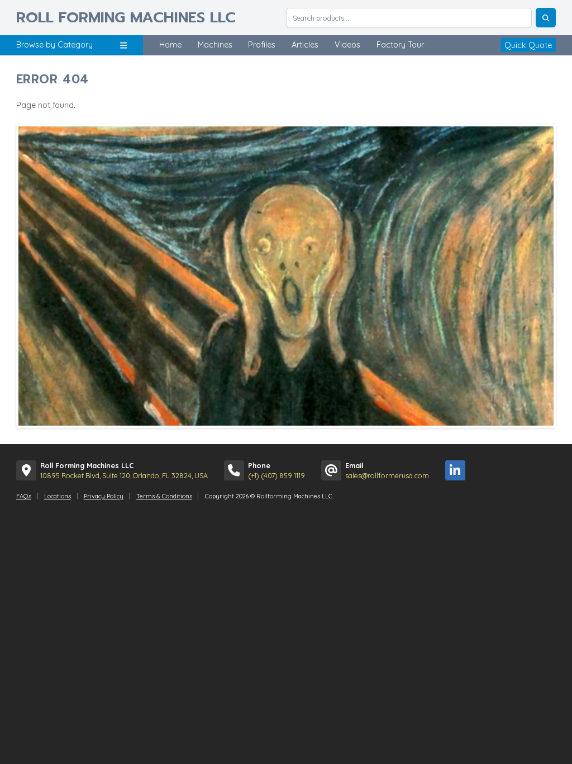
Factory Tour (400, 45)
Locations (57, 496)
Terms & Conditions (164, 496)
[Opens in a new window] (455, 470)
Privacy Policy (103, 496)
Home (170, 45)
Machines (215, 45)
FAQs (23, 496)
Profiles (261, 45)
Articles (305, 45)
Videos (347, 45)
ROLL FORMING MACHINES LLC (126, 17)
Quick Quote (528, 45)
